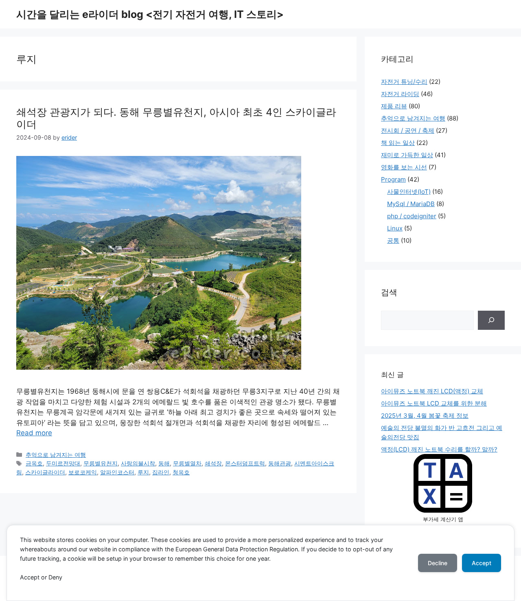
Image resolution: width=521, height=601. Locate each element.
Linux (395, 228)
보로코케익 (82, 472)
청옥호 (181, 472)
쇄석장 (213, 463)
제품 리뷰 (394, 106)
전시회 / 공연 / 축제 (407, 130)
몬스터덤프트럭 (245, 463)
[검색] (491, 320)
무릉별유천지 (100, 463)
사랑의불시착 (138, 463)
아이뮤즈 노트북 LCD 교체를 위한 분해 (434, 403)
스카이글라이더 (45, 472)
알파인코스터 (117, 472)
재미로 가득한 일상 (407, 155)
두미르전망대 (63, 463)
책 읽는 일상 (398, 143)
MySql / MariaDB (411, 204)
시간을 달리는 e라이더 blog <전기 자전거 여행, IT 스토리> (150, 14)
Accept (481, 562)
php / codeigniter (411, 216)
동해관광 (279, 463)
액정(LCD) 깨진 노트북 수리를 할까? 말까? (439, 449)
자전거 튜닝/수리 (404, 82)
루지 (143, 472)
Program (393, 179)
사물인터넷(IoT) (409, 191)
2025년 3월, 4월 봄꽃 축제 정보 (424, 415)
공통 (393, 240)
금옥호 (34, 463)
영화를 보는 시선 (404, 167)
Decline (437, 562)
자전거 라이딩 (400, 94)
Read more (34, 433)
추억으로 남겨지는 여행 (56, 454)
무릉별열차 (187, 463)
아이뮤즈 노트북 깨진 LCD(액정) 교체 (432, 391)
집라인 (160, 472)
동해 (164, 463)
